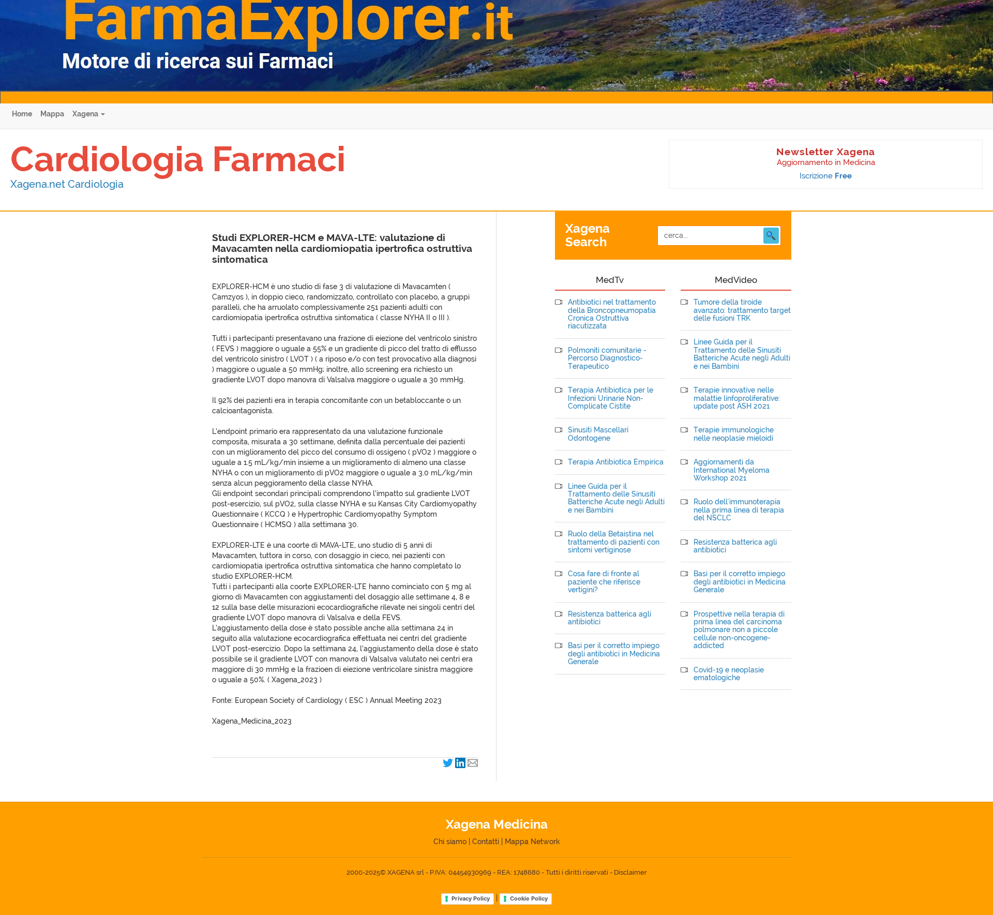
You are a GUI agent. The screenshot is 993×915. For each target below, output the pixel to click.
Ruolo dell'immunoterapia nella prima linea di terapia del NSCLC (739, 510)
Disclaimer (630, 872)
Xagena (86, 114)
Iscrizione (826, 176)
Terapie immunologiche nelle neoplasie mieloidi (734, 434)
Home (22, 114)
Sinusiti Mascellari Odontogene (598, 434)
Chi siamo (450, 841)
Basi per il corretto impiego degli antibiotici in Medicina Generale (614, 654)
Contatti (485, 841)
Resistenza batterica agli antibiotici (609, 618)
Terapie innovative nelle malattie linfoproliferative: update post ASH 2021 (737, 398)
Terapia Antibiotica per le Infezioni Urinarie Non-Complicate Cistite (610, 398)
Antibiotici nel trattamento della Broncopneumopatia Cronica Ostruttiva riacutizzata (612, 314)
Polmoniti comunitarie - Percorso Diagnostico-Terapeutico (607, 358)
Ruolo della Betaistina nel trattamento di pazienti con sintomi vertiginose (613, 542)
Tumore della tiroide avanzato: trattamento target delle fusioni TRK (742, 310)
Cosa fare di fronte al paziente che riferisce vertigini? (604, 582)
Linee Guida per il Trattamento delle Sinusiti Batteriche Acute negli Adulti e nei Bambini (616, 498)
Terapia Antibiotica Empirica (616, 462)
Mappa (52, 114)
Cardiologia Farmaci (177, 158)
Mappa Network (532, 841)
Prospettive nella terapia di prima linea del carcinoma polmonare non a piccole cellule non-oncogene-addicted (739, 630)
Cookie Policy (529, 898)
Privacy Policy (471, 898)
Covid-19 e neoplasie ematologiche (729, 674)
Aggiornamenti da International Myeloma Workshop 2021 (732, 470)
